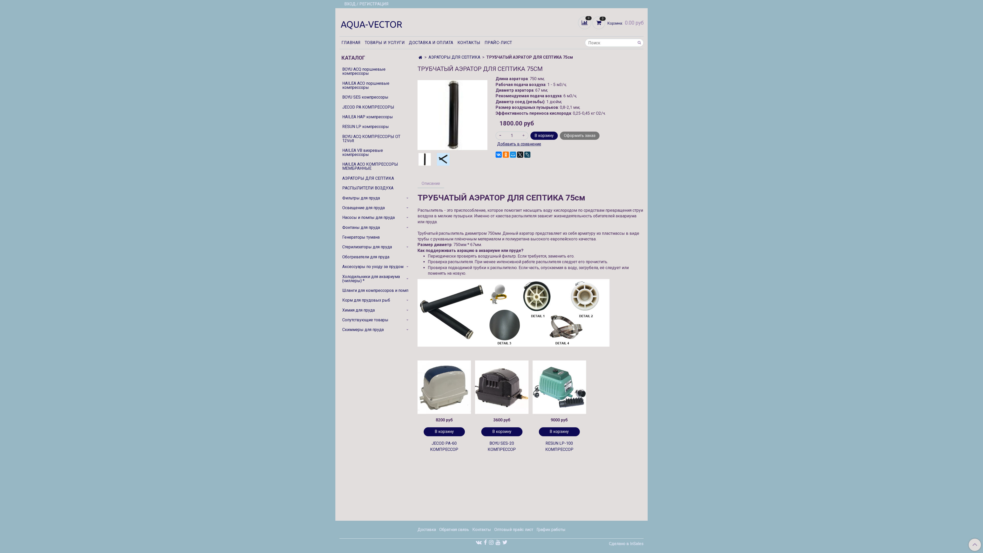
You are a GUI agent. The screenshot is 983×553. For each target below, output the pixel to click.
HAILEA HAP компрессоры (367, 116)
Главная (351, 42)
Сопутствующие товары (365, 319)
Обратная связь (454, 529)
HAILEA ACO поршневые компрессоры (365, 85)
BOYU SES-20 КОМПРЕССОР (502, 446)
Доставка (427, 529)
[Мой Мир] (513, 155)
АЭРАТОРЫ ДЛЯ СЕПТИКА (454, 57)
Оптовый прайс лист (513, 529)
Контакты (468, 42)
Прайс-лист (498, 42)
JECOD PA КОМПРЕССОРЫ (368, 107)
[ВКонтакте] (499, 155)
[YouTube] (498, 542)
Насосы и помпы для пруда (368, 217)
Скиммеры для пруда (363, 329)
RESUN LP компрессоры (365, 126)
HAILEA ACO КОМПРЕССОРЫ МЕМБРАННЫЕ (370, 166)
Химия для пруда (358, 310)
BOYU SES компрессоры (365, 97)
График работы (551, 529)
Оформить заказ (579, 135)
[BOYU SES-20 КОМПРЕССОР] (502, 387)
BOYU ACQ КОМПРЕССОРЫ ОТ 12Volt (371, 138)
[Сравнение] (585, 22)
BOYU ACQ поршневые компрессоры (364, 71)
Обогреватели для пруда (365, 256)
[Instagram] (491, 542)
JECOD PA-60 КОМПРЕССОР (444, 446)
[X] (520, 155)
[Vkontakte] (479, 542)
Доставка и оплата (431, 42)
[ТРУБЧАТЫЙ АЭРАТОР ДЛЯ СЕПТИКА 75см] (452, 114)
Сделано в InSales (626, 544)
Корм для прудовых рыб (366, 300)
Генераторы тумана (361, 237)
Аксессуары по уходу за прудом (372, 266)
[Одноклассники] (506, 155)
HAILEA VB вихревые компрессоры (362, 152)
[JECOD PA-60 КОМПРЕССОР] (444, 387)
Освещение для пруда (363, 207)
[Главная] (420, 57)
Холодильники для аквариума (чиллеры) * (371, 278)
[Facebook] (485, 542)
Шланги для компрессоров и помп (375, 290)
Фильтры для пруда (361, 198)
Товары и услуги (385, 42)
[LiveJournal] (527, 155)
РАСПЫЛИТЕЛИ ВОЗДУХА (367, 188)
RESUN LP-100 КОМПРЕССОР (559, 446)
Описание (431, 183)
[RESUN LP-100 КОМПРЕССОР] (559, 387)
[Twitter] (504, 542)
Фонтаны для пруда (361, 227)
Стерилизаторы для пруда (367, 246)
